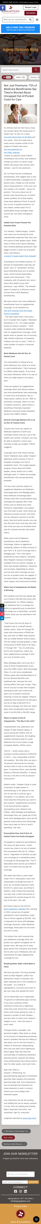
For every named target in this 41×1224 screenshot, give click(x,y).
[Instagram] (20, 1191)
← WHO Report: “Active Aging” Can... (16, 1131)
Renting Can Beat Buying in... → (14, 1144)
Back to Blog (8, 1137)
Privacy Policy (20, 1206)
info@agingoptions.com (20, 1201)
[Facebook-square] (15, 1191)
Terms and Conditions (20, 1222)
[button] (2, 8)
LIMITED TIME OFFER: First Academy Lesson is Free (20, 2)
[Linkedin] (25, 1191)
